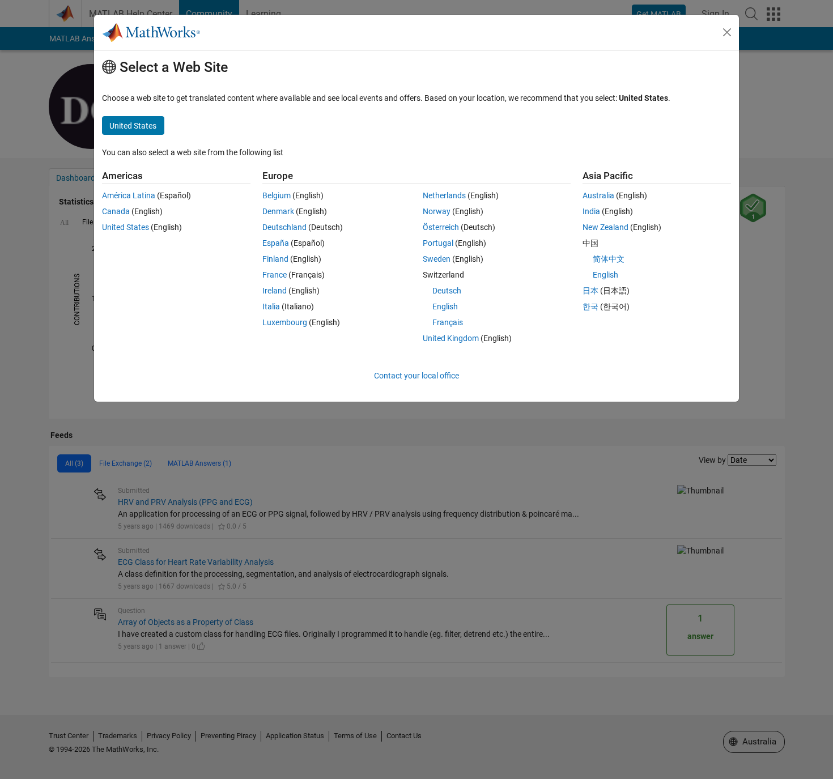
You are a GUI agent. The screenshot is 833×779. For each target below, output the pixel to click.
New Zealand (605, 227)
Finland (275, 258)
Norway (436, 211)
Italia (271, 306)
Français (447, 322)
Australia (598, 195)
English (445, 306)
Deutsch (446, 290)
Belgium (276, 195)
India (591, 211)
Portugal (438, 243)
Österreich (441, 227)
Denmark (278, 211)
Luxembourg (284, 322)
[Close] (727, 32)
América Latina (128, 195)
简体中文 (608, 258)
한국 (590, 306)
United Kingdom (451, 338)
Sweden (436, 258)
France (274, 274)
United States (125, 227)
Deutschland (284, 227)
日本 (590, 290)
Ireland (274, 290)
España (275, 243)
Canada (116, 211)
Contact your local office (416, 375)
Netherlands (444, 195)
